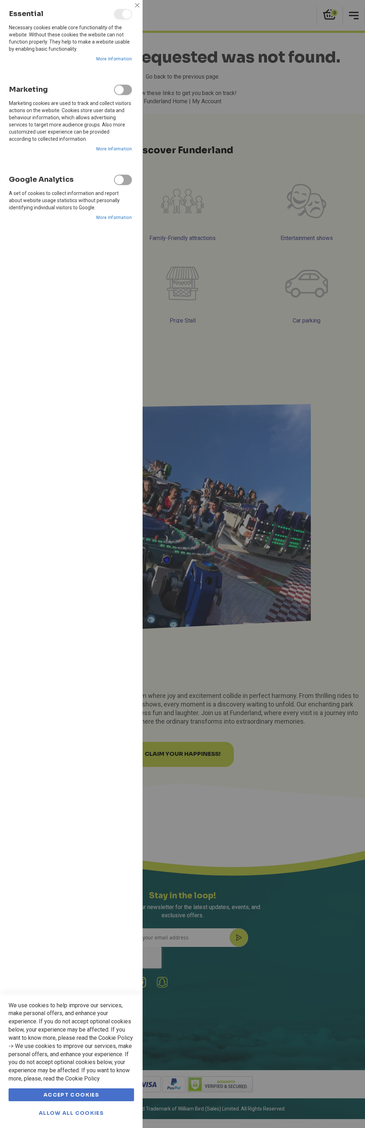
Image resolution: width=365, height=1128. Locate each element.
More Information (114, 58)
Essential (123, 14)
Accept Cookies (71, 1095)
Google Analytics (123, 180)
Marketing (123, 90)
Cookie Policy (115, 1037)
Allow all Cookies (71, 1113)
